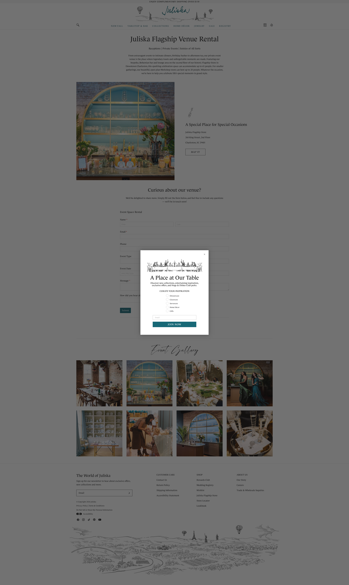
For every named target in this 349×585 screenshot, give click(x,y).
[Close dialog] (204, 254)
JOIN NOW (174, 324)
